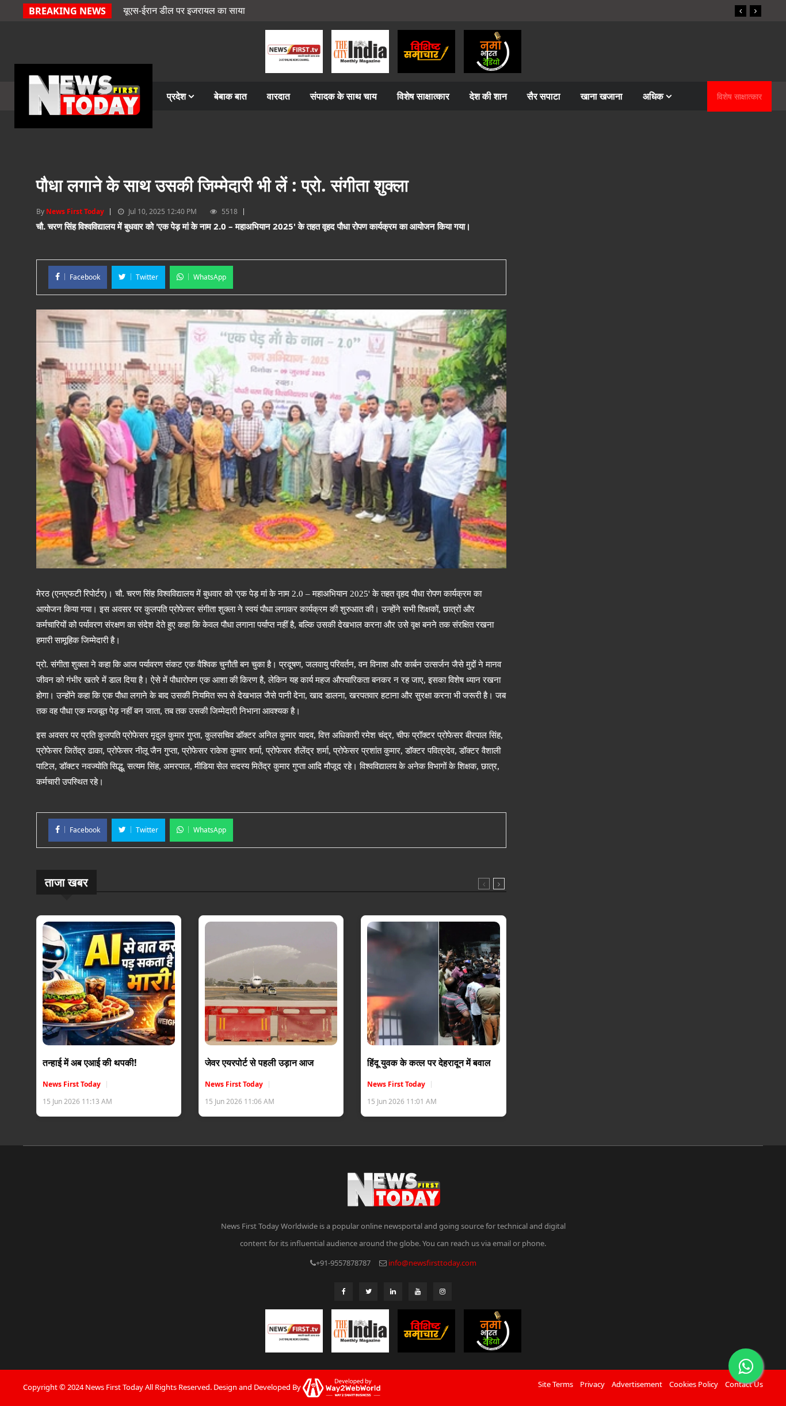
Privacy (592, 1384)
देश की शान (488, 96)
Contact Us (744, 1384)
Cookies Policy (693, 1384)
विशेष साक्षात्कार (423, 96)
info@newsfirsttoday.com (432, 1263)
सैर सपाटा (543, 96)
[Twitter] (368, 1291)
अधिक (654, 96)
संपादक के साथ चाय (343, 96)
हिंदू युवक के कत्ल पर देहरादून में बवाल (429, 1062)
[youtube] (418, 1291)
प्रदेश (177, 96)
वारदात (278, 96)
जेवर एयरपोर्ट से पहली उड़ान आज (259, 1062)
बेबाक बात (230, 96)
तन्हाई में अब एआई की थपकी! (90, 1062)
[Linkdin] (393, 1291)
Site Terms (555, 1384)
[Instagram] (442, 1291)
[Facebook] (343, 1291)
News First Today (75, 211)
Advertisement (637, 1384)
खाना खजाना (602, 96)
